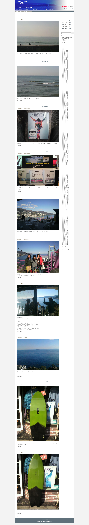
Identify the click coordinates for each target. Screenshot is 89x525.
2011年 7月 (64, 202)
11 (62, 24)
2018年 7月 (64, 120)
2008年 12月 (64, 232)
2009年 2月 (64, 230)
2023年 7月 (64, 61)
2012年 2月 (64, 195)
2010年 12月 (64, 209)
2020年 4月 (64, 99)
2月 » (70, 31)
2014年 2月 (64, 171)
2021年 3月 (64, 88)
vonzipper (64, 40)
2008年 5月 (64, 239)
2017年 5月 (64, 133)
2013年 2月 (64, 183)
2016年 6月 (64, 144)
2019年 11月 (64, 104)
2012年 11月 (64, 186)
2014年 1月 (64, 172)
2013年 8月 (64, 177)
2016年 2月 (64, 148)
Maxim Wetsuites (65, 38)
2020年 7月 (64, 96)
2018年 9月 (64, 118)
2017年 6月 (64, 132)
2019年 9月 (64, 106)
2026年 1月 (64, 44)
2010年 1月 (64, 219)
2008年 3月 (64, 241)
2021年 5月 (64, 86)
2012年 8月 (64, 189)
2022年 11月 (64, 69)
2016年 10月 (64, 140)
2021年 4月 (64, 87)
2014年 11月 (64, 163)
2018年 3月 (64, 124)
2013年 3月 (64, 182)
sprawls (63, 39)
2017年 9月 (64, 129)
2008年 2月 (64, 242)
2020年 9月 (64, 94)
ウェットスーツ (65, 249)
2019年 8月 (64, 107)
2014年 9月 (64, 165)
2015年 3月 (64, 159)
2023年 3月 (64, 65)
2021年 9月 (64, 83)
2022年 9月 (64, 71)
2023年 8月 (64, 60)
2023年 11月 (64, 58)
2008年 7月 (64, 237)
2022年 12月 (64, 68)
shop (17, 11)
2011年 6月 (64, 203)
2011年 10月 (64, 199)
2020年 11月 (64, 92)
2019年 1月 (64, 114)
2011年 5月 (64, 204)
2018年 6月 (64, 121)
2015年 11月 (64, 151)
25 (62, 28)
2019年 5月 (64, 110)
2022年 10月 (64, 70)
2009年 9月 (64, 223)
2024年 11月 (64, 50)
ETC (21, 19)
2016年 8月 (64, 142)
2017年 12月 (64, 127)
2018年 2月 (64, 125)
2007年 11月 (64, 243)
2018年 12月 (64, 115)
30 (69, 28)
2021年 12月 (64, 80)
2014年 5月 (64, 169)
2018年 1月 (64, 126)
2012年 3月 (64, 194)
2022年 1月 (64, 79)
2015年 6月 (64, 156)
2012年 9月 (64, 188)
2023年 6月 (64, 62)
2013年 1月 (64, 184)
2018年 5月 (64, 122)
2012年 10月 (64, 187)
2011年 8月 (64, 201)
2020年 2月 (64, 101)
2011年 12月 (64, 197)
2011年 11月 (64, 198)
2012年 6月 (64, 191)
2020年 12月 (64, 91)
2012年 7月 (64, 190)
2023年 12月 (64, 57)
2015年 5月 (64, 157)
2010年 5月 (64, 215)
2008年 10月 (64, 234)
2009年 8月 (64, 224)
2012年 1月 (64, 196)
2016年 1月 (64, 149)
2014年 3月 (64, 170)
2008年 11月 (64, 233)
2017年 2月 (64, 136)
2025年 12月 (64, 45)
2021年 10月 (64, 82)
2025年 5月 (64, 47)
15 (67, 24)
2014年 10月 (64, 164)
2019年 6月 (64, 109)
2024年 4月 (64, 54)
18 (62, 26)
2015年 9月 (64, 153)
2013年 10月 (64, 175)
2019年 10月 (64, 105)
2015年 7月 (64, 155)
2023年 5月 (64, 63)
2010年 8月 (64, 212)
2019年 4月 (64, 111)
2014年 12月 (64, 162)
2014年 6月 (64, 168)
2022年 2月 (64, 78)
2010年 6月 (64, 214)
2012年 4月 (64, 193)
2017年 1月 (64, 137)
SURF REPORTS (23, 11)
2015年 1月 (64, 161)
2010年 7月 (64, 213)
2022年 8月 (64, 72)
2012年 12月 (64, 185)
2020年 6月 (64, 97)
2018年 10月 (64, 117)
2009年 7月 (64, 225)
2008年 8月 (64, 236)
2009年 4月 (64, 228)
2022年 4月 (64, 76)
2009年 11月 (64, 221)
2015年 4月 (64, 158)
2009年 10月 (64, 222)
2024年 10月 (64, 51)
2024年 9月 (64, 52)
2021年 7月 (64, 85)
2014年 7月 (64, 167)
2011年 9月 (64, 200)
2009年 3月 (64, 229)
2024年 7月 (64, 53)
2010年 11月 (64, 210)
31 (70, 28)
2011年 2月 (64, 207)
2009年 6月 (64, 226)
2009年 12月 (64, 220)
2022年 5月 (64, 75)
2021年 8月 (64, 84)
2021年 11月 (64, 81)
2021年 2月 (64, 89)
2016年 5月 (64, 145)
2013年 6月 (64, 179)
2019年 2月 (64, 113)
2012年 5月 (64, 192)
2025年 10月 (64, 46)
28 (66, 28)
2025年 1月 (64, 49)
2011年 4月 (64, 205)
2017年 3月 (64, 135)
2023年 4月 (64, 64)
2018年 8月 (64, 119)
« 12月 (63, 31)
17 (70, 24)
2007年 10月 (64, 244)
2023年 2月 (64, 66)
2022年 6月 (64, 74)
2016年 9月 (64, 141)
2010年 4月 (64, 216)
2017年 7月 (64, 131)
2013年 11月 (64, 174)
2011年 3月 (64, 206)
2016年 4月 (64, 146)
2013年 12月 (64, 173)
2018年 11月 (64, 116)
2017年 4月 (64, 134)
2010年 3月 (64, 217)
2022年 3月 (64, 77)
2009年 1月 (64, 231)
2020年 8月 (64, 95)
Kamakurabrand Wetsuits (67, 37)
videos (30, 11)
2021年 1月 (64, 90)
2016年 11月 (64, 139)
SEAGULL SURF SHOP (25, 7)
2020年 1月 (64, 102)
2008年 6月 (64, 238)
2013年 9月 (64, 176)
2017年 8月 (64, 130)
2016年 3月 (64, 147)
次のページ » (19, 516)
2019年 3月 (64, 112)
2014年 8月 (64, 166)
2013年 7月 (64, 178)
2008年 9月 (64, 235)
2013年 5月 (64, 180)
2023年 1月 (64, 67)
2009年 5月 (64, 227)
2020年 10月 (64, 93)
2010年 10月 (64, 211)
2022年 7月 (64, 73)
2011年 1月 (64, 208)
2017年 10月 (64, 128)
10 (70, 22)
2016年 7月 (64, 143)
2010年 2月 (64, 218)
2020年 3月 (64, 100)
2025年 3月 (64, 48)
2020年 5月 (64, 98)
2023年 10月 (64, 59)
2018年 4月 (64, 123)
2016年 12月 (64, 138)
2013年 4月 (64, 181)
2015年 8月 (64, 154)
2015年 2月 (64, 160)
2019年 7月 (64, 108)
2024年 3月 (64, 55)
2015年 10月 (64, 152)
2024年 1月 (64, 56)
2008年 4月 (64, 240)
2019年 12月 (64, 103)
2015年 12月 (64, 150)
